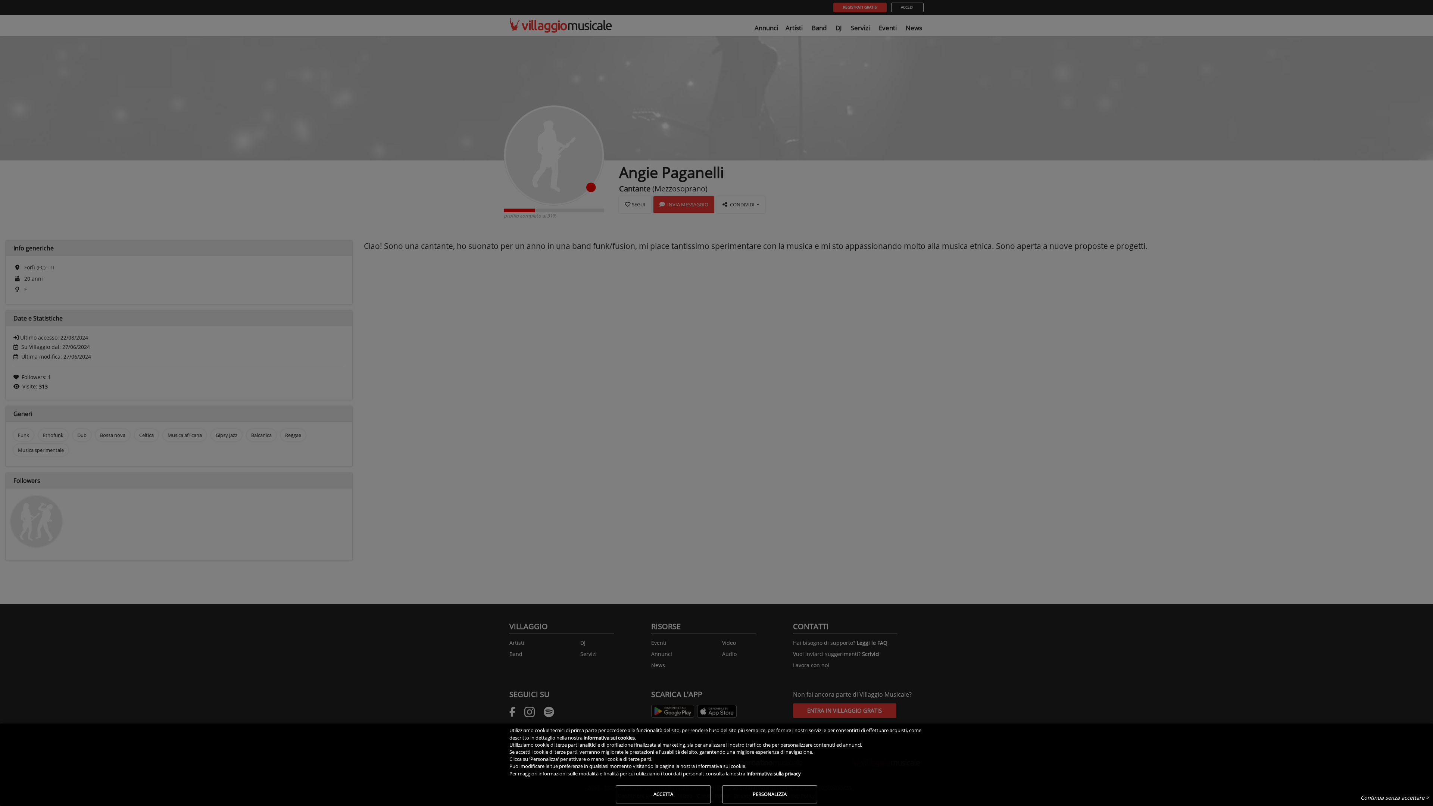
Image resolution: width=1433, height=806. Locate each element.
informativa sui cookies (609, 737)
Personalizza (770, 794)
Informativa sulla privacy (773, 773)
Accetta (663, 794)
